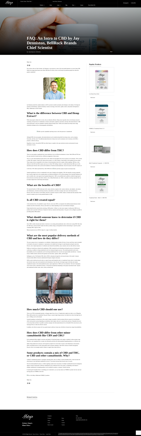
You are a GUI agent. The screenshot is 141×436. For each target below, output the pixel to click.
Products (49, 418)
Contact (63, 422)
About (49, 420)
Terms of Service (36, 434)
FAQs (63, 420)
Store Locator (50, 424)
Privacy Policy (42, 434)
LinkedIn (133, 3)
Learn (49, 422)
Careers (63, 424)
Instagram (125, 3)
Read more (93, 97)
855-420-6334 (79, 418)
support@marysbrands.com (81, 419)
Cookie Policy (48, 434)
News (63, 418)
